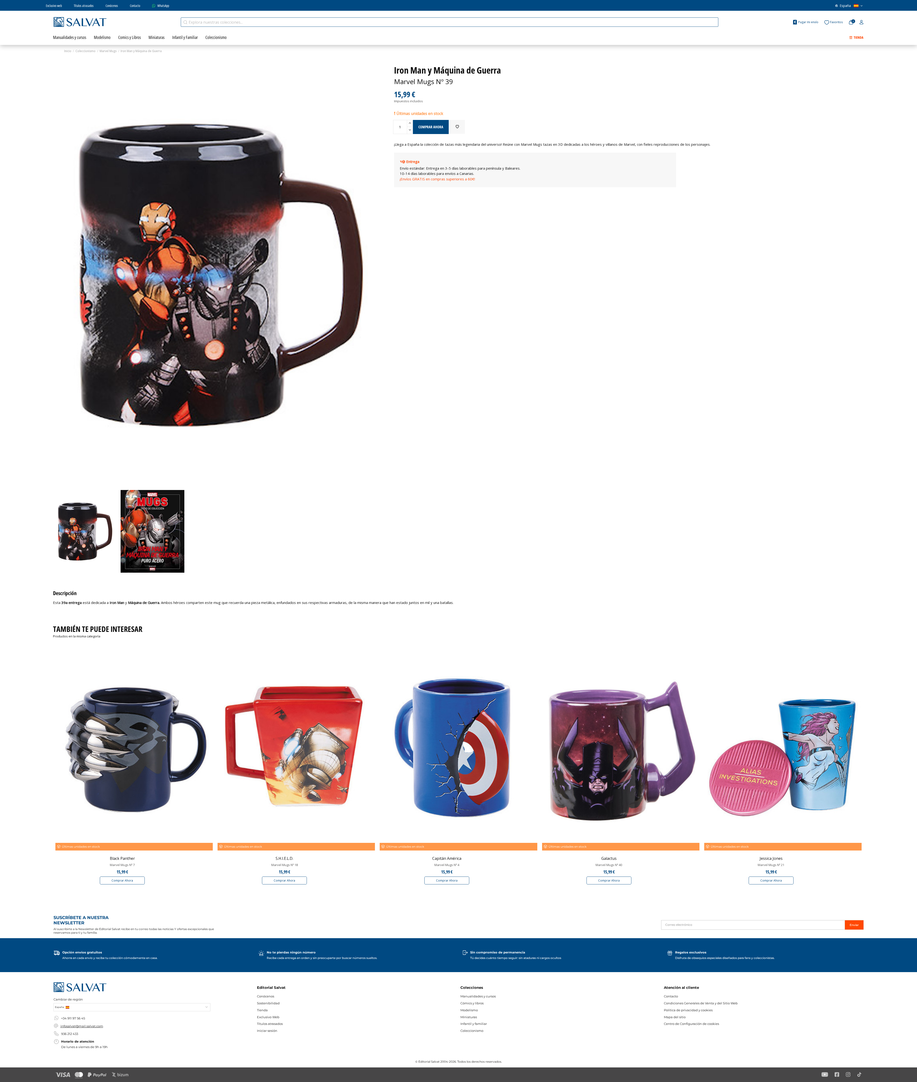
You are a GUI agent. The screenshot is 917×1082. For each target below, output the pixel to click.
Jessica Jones (771, 858)
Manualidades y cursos (478, 996)
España (845, 5)
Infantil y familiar (473, 1024)
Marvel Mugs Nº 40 (609, 865)
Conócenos (112, 5)
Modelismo (469, 1010)
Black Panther (122, 858)
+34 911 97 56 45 (73, 1018)
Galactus (609, 858)
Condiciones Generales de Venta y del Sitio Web (701, 1003)
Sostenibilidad (268, 1003)
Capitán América (446, 858)
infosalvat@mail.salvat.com (81, 1026)
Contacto (135, 5)
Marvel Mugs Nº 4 (446, 865)
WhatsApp (163, 5)
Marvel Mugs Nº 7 (122, 865)
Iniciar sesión (267, 1031)
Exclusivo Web (268, 1017)
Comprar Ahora (122, 880)
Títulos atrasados (84, 5)
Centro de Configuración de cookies (691, 1024)
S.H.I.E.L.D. (284, 858)
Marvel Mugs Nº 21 (771, 865)
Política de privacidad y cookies (688, 1010)
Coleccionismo (471, 1031)
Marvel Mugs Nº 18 (284, 865)
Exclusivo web (54, 5)
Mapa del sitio (675, 1017)
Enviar (854, 925)
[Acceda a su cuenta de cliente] (861, 22)
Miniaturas (468, 1017)
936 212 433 (69, 1034)
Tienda (262, 1010)
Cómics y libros (472, 1003)
